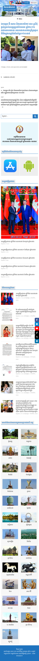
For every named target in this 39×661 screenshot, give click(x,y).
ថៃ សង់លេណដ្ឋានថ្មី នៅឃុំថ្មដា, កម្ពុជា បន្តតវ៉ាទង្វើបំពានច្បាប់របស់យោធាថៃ (26, 312)
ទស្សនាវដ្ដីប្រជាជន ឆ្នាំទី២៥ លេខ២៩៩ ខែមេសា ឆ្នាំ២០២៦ (18, 266)
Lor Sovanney (23, 67)
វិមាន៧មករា (9, 7)
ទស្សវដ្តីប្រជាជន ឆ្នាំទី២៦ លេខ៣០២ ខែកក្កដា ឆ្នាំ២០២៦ (17, 242)
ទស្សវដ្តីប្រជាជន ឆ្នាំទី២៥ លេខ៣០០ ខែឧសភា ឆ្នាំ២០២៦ (18, 258)
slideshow (6, 77)
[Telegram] (37, 324)
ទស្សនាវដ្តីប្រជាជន (8, 181)
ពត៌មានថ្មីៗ (12, 77)
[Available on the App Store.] (10, 166)
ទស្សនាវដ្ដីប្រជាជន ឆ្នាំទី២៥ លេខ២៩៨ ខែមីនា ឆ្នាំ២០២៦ (18, 275)
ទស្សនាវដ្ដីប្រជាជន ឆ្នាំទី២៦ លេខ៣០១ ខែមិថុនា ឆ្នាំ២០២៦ (18, 250)
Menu (20, 19)
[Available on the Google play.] (29, 166)
